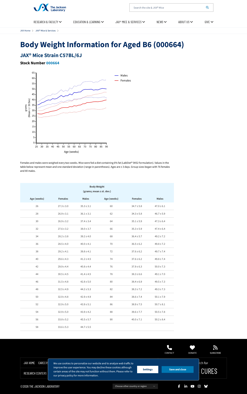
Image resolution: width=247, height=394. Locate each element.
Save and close (177, 369)
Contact (169, 353)
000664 (52, 63)
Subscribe (215, 353)
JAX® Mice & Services (45, 30)
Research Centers (35, 373)
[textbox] (171, 7)
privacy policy (65, 375)
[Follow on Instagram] (199, 386)
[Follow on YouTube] (192, 386)
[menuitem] (48, 22)
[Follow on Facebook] (179, 386)
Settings (148, 369)
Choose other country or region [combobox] (131, 386)
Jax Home (29, 363)
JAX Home (25, 30)
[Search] (207, 8)
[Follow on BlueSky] (206, 386)
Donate (192, 353)
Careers (43, 363)
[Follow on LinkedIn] (185, 386)
